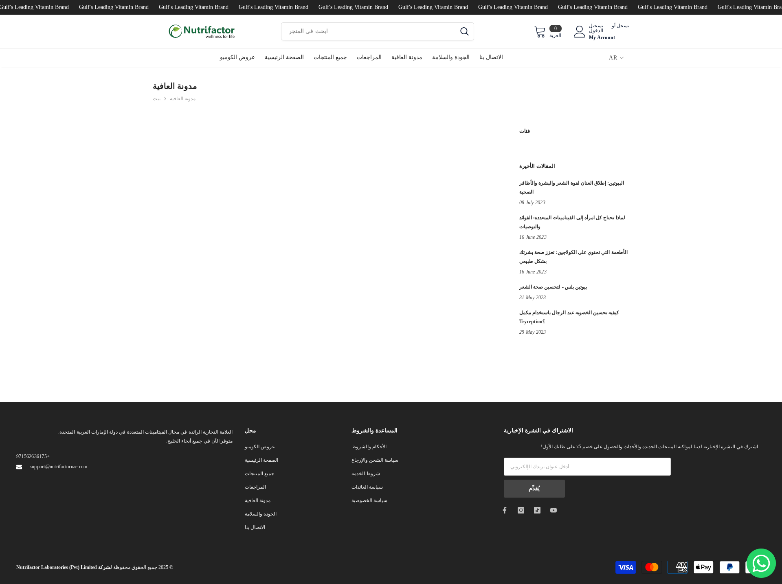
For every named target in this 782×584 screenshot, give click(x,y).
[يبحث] (377, 31)
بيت (156, 98)
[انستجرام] (521, 510)
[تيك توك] (537, 510)
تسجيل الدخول (596, 28)
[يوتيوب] (553, 510)
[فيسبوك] (505, 510)
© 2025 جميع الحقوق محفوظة (94, 567)
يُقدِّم (534, 488)
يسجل (623, 26)
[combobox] (368, 31)
